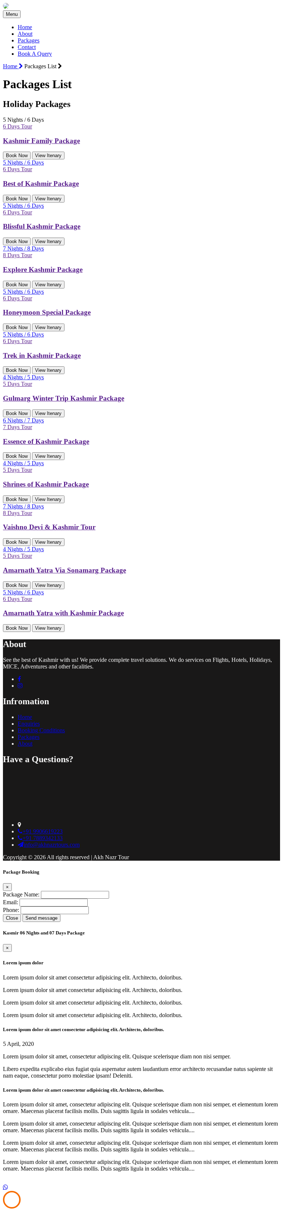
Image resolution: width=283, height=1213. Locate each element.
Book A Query (35, 54)
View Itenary (48, 155)
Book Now (17, 155)
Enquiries (29, 723)
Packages (28, 40)
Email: (10, 902)
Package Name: (21, 894)
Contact (27, 47)
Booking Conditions (41, 730)
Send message (41, 918)
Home (25, 27)
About (25, 34)
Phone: (11, 910)
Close (12, 918)
